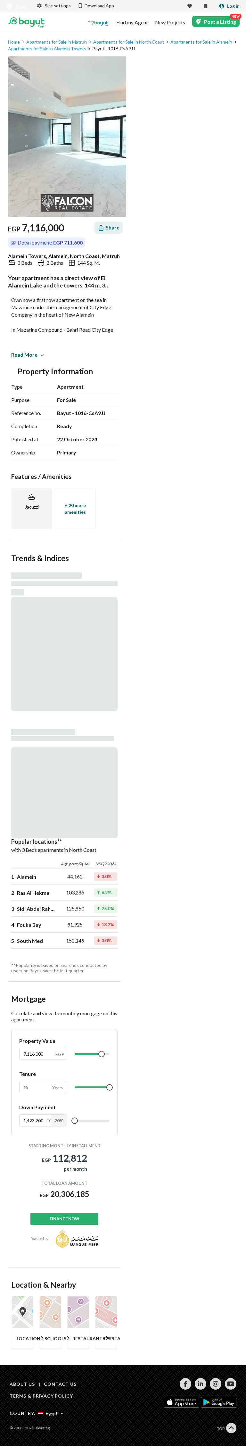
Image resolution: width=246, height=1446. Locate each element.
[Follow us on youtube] (230, 1388)
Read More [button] (24, 355)
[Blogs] (98, 22)
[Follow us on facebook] (185, 1388)
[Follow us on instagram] (215, 1388)
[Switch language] (17, 6)
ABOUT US (22, 1384)
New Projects (170, 22)
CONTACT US (60, 1384)
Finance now (64, 1218)
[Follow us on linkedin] (200, 1388)
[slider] (101, 1054)
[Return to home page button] (26, 22)
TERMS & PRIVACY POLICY (41, 1396)
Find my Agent (132, 22)
